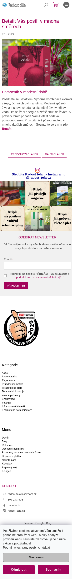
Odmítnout (18, 569)
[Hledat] (46, 5)
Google (39, 523)
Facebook (14, 505)
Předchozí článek (24, 154)
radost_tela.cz (16, 510)
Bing (49, 523)
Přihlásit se (16, 285)
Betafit (6, 128)
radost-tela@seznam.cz (22, 493)
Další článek (54, 154)
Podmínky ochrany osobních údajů (26, 547)
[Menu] (66, 5)
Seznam (28, 523)
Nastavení (36, 557)
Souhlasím (53, 569)
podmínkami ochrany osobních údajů (38, 277)
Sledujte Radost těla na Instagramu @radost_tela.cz (38, 176)
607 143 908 (15, 499)
